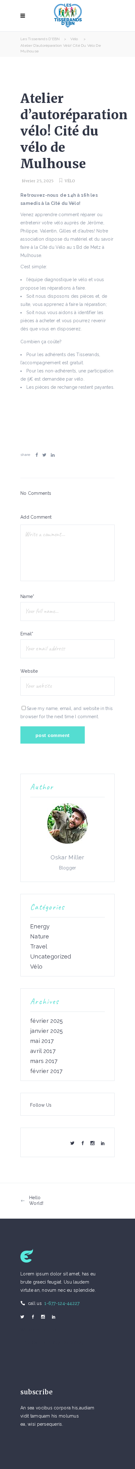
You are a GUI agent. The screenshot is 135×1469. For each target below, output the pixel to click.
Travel (38, 946)
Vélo (74, 39)
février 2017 (46, 1071)
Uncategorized (50, 957)
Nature (39, 936)
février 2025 (46, 1021)
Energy (40, 926)
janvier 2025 (46, 1031)
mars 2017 (44, 1061)
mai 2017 (42, 1041)
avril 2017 (43, 1051)
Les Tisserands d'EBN (40, 39)
